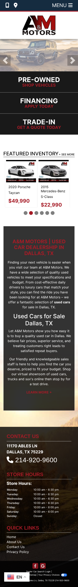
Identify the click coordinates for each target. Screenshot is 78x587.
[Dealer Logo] (39, 25)
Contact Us (16, 551)
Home (11, 541)
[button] (5, 60)
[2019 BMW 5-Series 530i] (58, 171)
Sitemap (32, 579)
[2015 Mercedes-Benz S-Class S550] (20, 171)
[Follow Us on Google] (43, 570)
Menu (60, 5)
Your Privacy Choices (49, 579)
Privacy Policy (18, 556)
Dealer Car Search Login (38, 575)
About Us (14, 546)
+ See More (67, 154)
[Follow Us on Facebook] (35, 570)
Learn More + (39, 396)
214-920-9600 (36, 464)
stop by (59, 383)
